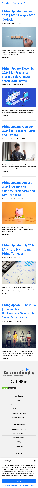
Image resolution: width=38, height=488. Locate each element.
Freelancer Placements (19, 413)
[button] (35, 461)
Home (19, 400)
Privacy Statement (23, 485)
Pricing (19, 442)
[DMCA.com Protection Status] (9, 388)
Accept (19, 481)
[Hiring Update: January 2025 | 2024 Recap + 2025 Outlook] (19, 37)
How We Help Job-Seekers (19, 429)
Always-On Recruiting (19, 417)
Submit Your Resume (19, 437)
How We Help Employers (19, 404)
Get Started (19, 446)
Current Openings (19, 433)
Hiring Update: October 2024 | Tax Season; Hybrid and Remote (19, 130)
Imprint (32, 485)
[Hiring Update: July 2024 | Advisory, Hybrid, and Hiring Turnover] (19, 272)
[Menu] (33, 5)
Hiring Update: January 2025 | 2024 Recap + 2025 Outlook (18, 15)
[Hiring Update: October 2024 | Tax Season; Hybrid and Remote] (19, 151)
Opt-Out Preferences (10, 485)
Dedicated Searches (19, 409)
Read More (5, 57)
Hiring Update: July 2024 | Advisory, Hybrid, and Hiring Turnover (18, 249)
